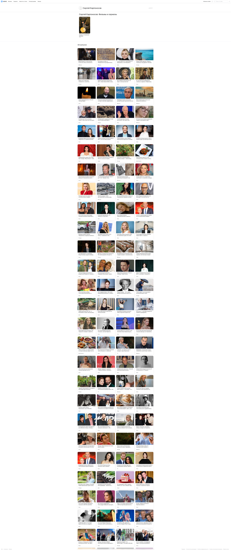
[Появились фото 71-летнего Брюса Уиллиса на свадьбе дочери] (87, 519)
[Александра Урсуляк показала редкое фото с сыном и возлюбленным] (144, 230)
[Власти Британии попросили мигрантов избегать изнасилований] (144, 96)
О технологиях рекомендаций (191, 549)
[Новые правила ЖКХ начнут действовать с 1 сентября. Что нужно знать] (125, 384)
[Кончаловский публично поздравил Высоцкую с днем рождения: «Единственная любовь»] (106, 269)
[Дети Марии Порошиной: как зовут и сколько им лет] (125, 76)
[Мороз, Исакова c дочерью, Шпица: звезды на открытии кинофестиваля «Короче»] (144, 422)
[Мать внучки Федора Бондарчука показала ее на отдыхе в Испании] (106, 403)
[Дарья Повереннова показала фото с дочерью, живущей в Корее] (144, 269)
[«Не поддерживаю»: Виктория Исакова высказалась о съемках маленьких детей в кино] (106, 288)
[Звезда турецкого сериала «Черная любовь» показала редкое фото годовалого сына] (106, 365)
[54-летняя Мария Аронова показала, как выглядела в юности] (106, 326)
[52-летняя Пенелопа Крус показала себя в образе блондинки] (106, 461)
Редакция (183, 549)
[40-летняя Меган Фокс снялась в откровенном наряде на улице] (125, 192)
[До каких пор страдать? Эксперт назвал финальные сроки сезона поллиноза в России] (87, 480)
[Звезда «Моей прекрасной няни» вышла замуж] (106, 442)
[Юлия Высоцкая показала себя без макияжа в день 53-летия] (125, 230)
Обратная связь (226, 549)
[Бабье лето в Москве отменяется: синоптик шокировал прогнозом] (87, 76)
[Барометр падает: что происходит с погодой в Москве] (125, 538)
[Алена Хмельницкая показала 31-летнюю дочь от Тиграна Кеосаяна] (144, 365)
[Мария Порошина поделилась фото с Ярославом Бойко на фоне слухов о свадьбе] (106, 76)
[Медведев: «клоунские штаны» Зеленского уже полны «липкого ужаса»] (144, 346)
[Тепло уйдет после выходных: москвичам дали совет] (144, 288)
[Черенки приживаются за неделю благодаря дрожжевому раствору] (87, 384)
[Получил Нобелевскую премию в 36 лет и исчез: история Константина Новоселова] (106, 153)
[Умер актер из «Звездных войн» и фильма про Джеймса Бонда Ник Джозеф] (144, 519)
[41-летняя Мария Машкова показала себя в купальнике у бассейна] (106, 519)
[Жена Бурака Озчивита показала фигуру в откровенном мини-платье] (87, 173)
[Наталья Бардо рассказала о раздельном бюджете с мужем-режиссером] (87, 269)
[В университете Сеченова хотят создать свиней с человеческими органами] (125, 249)
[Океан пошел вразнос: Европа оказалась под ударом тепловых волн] (144, 57)
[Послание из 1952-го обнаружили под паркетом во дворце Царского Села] (106, 57)
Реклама (10, 549)
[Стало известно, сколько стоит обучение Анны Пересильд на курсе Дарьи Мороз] (125, 326)
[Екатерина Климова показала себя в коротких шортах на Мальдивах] (125, 307)
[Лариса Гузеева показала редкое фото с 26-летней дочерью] (106, 134)
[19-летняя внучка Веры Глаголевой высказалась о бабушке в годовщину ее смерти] (87, 288)
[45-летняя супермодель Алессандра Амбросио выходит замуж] (106, 499)
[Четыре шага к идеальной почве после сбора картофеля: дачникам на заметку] (106, 115)
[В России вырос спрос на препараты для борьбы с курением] (144, 442)
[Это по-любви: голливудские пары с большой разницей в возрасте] (144, 538)
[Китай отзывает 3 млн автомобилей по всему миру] (106, 192)
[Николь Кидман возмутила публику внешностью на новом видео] (125, 422)
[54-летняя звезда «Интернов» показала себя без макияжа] (87, 499)
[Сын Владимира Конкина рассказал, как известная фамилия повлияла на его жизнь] (125, 115)
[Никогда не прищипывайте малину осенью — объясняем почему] (125, 153)
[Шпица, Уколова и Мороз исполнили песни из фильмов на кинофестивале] (106, 538)
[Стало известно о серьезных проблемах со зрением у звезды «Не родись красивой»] (144, 173)
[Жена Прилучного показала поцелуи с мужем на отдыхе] (144, 480)
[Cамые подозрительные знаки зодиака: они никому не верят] (144, 249)
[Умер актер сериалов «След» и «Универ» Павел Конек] (125, 269)
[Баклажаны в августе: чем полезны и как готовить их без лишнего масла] (144, 153)
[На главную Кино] (5, 1)
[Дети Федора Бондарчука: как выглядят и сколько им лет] (144, 192)
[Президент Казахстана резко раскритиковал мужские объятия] (125, 96)
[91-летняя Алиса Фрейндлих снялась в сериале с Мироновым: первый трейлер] (144, 76)
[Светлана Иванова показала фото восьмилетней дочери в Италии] (87, 442)
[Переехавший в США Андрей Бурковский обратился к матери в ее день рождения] (125, 134)
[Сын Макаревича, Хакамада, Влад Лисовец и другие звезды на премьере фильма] (87, 249)
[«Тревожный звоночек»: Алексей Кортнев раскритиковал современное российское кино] (125, 365)
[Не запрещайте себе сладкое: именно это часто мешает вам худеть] (125, 480)
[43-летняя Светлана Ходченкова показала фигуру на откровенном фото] (144, 326)
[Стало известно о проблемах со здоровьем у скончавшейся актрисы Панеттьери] (125, 57)
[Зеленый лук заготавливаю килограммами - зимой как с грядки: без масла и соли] (106, 480)
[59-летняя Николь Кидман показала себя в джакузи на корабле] (144, 384)
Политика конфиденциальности (202, 549)
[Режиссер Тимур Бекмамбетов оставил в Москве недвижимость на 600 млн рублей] (106, 96)
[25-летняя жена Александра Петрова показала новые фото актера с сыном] (87, 211)
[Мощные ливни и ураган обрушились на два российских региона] (87, 230)
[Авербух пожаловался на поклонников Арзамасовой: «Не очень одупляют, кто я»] (106, 384)
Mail (2, 549)
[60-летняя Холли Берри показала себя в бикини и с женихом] (106, 346)
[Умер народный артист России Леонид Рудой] (87, 96)
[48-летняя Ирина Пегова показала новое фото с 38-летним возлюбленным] (106, 422)
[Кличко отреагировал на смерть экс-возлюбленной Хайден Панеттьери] (144, 211)
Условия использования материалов (215, 549)
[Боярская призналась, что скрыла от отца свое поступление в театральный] (106, 211)
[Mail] (2, 1)
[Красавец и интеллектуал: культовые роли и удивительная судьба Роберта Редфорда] (144, 403)
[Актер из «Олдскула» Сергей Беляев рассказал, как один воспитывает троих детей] (87, 538)
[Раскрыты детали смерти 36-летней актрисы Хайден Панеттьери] (87, 192)
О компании (6, 549)
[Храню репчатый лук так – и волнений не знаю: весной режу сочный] (87, 307)
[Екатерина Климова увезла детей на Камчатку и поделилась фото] (144, 461)
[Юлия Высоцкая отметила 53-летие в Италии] (106, 307)
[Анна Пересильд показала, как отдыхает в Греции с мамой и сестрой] (87, 326)
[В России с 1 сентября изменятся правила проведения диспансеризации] (144, 307)
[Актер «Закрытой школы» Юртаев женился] (144, 499)
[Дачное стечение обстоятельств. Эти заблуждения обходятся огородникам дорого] (106, 249)
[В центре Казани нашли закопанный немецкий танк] (125, 173)
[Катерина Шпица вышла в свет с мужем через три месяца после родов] (144, 134)
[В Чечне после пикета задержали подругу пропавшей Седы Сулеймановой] (144, 115)
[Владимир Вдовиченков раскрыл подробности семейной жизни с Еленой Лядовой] (87, 134)
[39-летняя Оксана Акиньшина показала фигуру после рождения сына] (87, 365)
